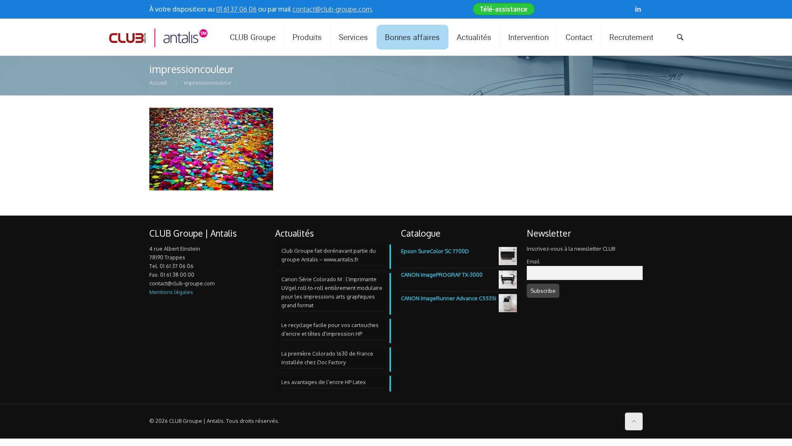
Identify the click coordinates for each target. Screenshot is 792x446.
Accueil (158, 82)
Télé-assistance (504, 9)
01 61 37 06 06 (236, 9)
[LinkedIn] (638, 9)
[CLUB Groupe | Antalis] (157, 37)
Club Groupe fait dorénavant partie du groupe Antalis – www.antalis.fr (328, 255)
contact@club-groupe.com (332, 9)
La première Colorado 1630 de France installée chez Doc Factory (327, 357)
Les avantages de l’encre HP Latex (323, 382)
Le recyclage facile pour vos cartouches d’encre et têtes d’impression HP (330, 329)
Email (533, 262)
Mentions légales (171, 292)
